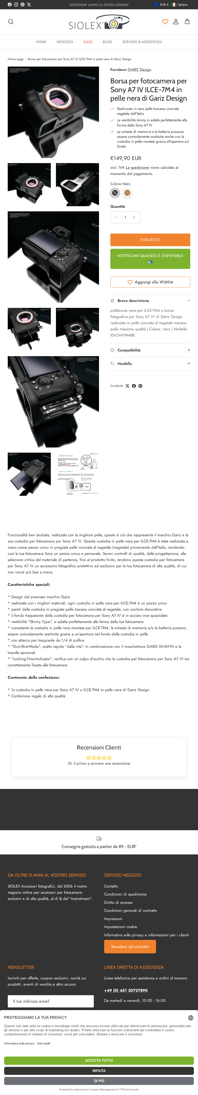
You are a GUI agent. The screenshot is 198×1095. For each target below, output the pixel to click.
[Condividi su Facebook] (134, 386)
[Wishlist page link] (165, 22)
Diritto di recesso (118, 902)
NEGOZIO (65, 41)
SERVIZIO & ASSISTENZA (142, 41)
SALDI (88, 41)
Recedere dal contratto (130, 946)
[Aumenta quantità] (135, 217)
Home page (15, 59)
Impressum (113, 919)
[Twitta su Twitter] (127, 386)
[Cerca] (11, 22)
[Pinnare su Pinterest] (140, 386)
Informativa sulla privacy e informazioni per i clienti (146, 935)
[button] (170, 4)
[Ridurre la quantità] (115, 217)
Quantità (117, 206)
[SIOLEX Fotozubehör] (99, 21)
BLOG (107, 41)
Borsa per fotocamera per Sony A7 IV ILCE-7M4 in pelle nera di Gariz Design (79, 59)
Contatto (111, 886)
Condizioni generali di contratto (130, 910)
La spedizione (137, 167)
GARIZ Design (139, 70)
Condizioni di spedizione (125, 894)
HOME (41, 41)
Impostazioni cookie (120, 927)
